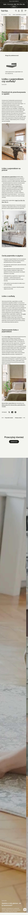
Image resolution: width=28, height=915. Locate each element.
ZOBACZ (14, 6)
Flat (24, 200)
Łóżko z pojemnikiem (16, 186)
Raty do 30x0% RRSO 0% (14, 1)
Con (19, 200)
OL (7, 202)
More (3, 202)
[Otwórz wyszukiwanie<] (16, 10)
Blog (10, 14)
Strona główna (4, 14)
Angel (16, 200)
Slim (21, 200)
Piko (6, 202)
